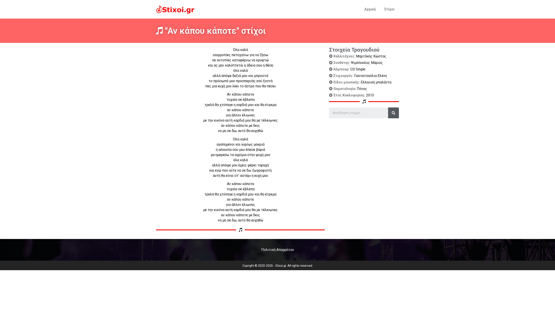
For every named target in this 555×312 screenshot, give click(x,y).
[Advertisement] (364, 149)
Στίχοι (389, 9)
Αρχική (370, 9)
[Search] (393, 112)
